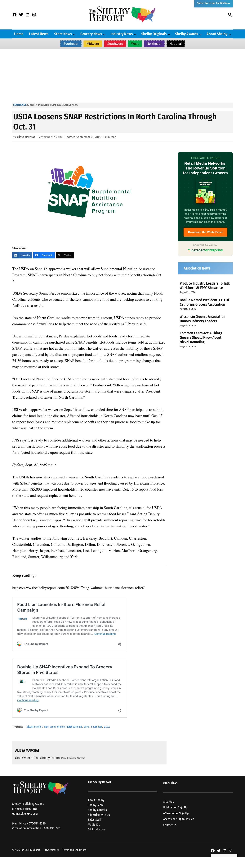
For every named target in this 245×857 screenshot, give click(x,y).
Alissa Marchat (26, 137)
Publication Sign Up (175, 807)
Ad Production (96, 829)
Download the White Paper (205, 232)
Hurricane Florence (54, 726)
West (135, 44)
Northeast (154, 44)
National (176, 44)
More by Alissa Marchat (73, 758)
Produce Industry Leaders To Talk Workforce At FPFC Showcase (205, 285)
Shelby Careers (97, 810)
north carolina (74, 726)
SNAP (86, 726)
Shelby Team (96, 805)
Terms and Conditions (74, 850)
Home (18, 34)
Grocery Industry (38, 105)
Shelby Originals (154, 34)
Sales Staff (94, 819)
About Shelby (217, 34)
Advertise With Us (99, 815)
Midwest (93, 44)
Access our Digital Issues (178, 819)
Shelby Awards (186, 34)
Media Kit (94, 824)
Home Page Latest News (64, 105)
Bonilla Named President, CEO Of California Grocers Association (204, 302)
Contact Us (169, 825)
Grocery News (91, 34)
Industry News (121, 34)
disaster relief (34, 726)
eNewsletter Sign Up (176, 813)
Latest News (38, 34)
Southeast (70, 44)
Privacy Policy (51, 850)
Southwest (115, 44)
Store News (63, 34)
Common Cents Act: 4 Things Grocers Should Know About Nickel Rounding (201, 337)
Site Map (168, 801)
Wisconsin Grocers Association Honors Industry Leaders (202, 318)
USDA (107, 726)
